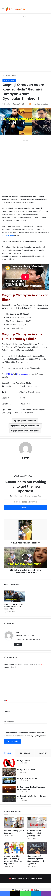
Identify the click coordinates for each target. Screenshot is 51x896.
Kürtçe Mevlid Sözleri (26, 769)
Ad (5, 701)
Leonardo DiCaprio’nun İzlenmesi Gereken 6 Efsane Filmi (14, 606)
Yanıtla (18, 644)
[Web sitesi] (25, 462)
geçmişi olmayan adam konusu (26, 425)
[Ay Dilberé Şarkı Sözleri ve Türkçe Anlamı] (9, 798)
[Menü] (3, 10)
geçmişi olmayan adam (25, 420)
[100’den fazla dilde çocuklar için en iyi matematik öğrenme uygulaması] (14, 848)
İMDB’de (9, 374)
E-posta (7, 711)
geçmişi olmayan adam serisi (25, 431)
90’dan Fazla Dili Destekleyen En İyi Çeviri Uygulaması (34, 833)
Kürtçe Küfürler (23, 760)
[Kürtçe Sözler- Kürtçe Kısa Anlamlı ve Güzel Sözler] (9, 789)
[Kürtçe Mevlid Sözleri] (9, 772)
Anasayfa (6, 75)
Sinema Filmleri (16, 75)
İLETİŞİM (26, 879)
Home (20, 879)
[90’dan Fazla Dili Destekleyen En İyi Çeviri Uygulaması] (37, 822)
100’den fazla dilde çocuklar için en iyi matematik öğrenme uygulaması (13, 860)
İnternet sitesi (9, 722)
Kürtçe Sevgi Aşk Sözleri (27, 778)
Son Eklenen (25, 753)
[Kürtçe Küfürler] (9, 763)
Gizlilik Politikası (36, 879)
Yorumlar (43, 753)
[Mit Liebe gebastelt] (15, 9)
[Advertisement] (25, 43)
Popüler (7, 753)
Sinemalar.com (22, 374)
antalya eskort (8, 235)
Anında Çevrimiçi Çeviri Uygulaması (14, 831)
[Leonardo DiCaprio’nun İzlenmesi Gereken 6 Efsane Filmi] (14, 596)
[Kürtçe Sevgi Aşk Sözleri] (9, 780)
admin (8, 104)
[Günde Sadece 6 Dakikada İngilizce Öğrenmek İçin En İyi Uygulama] (37, 848)
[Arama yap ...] (48, 10)
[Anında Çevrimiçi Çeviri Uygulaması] (14, 822)
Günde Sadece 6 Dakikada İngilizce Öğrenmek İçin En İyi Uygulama (35, 860)
